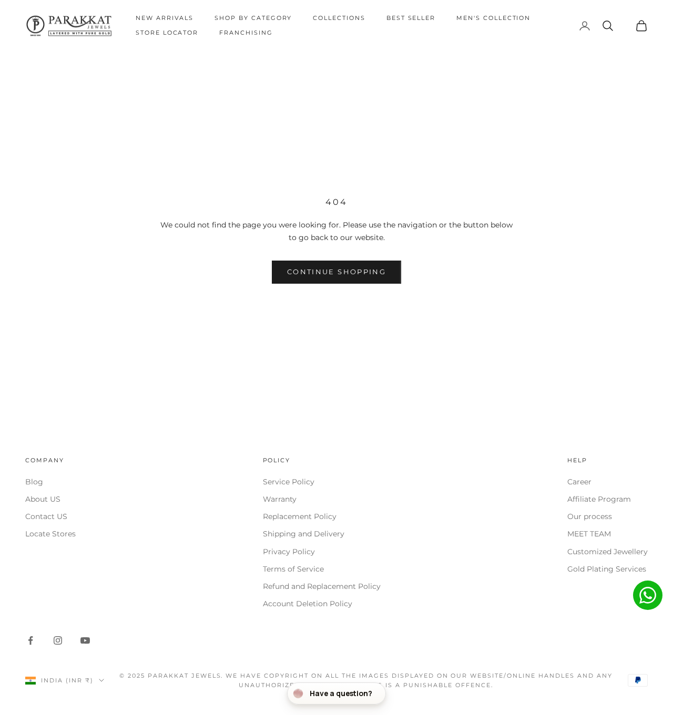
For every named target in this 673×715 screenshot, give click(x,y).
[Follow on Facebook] (30, 640)
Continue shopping (336, 271)
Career (579, 481)
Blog (34, 481)
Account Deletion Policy (307, 603)
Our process (589, 516)
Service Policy (288, 481)
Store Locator (167, 32)
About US (42, 499)
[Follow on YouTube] (85, 640)
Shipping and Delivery (303, 533)
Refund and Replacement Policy (322, 586)
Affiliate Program (599, 499)
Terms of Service (293, 569)
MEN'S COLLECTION (493, 18)
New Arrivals (164, 18)
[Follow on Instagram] (58, 640)
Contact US (46, 516)
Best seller (410, 18)
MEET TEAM (589, 533)
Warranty (280, 499)
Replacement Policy (299, 516)
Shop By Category (253, 18)
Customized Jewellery (607, 551)
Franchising (245, 32)
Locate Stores (50, 533)
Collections (339, 18)
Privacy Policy (289, 551)
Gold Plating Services (606, 569)
